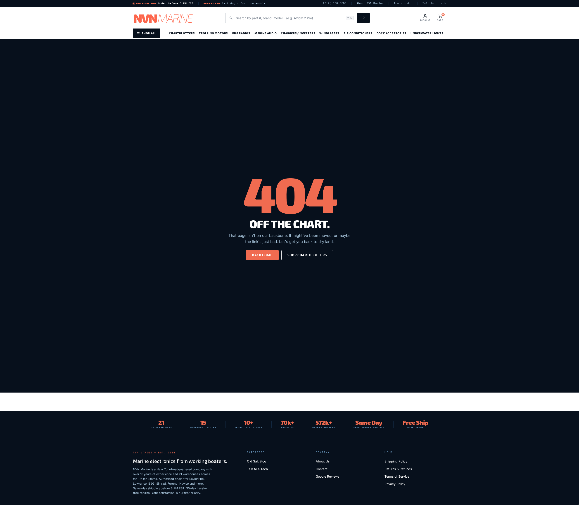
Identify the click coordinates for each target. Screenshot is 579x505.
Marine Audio (265, 33)
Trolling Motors (213, 33)
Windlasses (329, 33)
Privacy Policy (394, 484)
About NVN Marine (370, 3)
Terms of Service (396, 476)
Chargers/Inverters (298, 33)
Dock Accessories (391, 33)
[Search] (363, 18)
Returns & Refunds (398, 469)
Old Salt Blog (256, 461)
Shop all (149, 33)
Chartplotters (182, 33)
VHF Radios (241, 33)
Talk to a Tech (257, 469)
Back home (262, 255)
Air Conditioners (358, 33)
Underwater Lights (427, 33)
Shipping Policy (395, 461)
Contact (321, 469)
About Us (323, 461)
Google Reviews (327, 476)
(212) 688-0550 (334, 3)
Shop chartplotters (307, 255)
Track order (403, 3)
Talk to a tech (434, 3)
